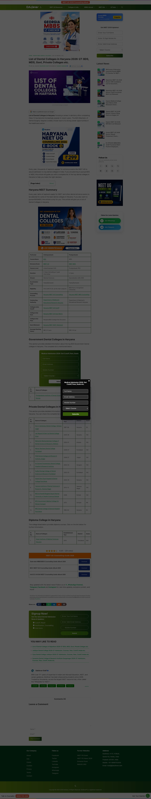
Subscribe (75, 414)
